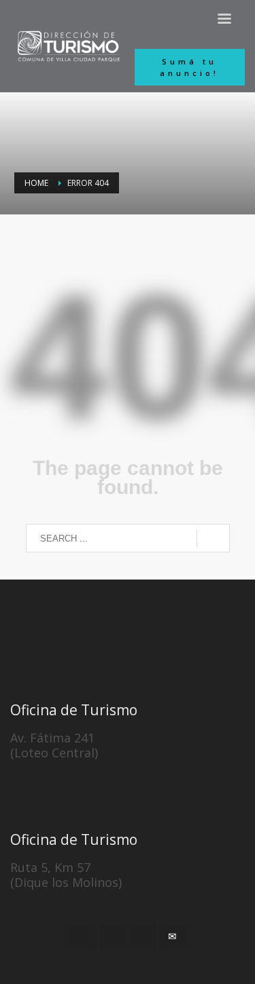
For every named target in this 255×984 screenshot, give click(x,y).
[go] (213, 539)
